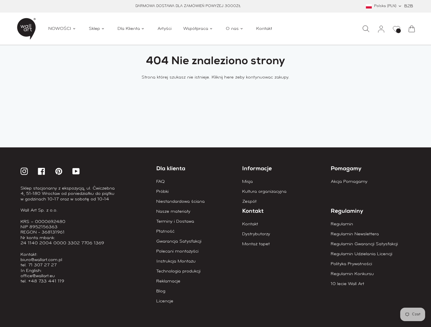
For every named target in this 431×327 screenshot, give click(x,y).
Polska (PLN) (385, 6)
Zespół (249, 201)
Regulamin (342, 224)
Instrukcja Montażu (176, 261)
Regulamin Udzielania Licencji (361, 254)
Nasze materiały (173, 211)
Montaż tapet (256, 244)
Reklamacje (168, 281)
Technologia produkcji (178, 271)
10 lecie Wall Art (347, 284)
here (229, 77)
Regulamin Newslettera (355, 234)
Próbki (162, 191)
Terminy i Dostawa (175, 221)
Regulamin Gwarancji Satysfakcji (364, 244)
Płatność (165, 231)
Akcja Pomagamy (349, 181)
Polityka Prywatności (351, 264)
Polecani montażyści (177, 251)
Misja (247, 181)
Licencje (164, 301)
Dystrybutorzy (256, 234)
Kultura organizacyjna (264, 191)
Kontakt (250, 224)
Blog (160, 291)
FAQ (160, 181)
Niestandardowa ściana (180, 201)
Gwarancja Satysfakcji (178, 241)
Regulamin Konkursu (352, 274)
